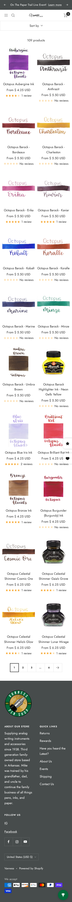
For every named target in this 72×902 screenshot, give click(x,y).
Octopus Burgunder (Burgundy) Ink (53, 513)
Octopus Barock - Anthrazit (53, 86)
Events (44, 769)
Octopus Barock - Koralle (53, 268)
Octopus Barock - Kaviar (53, 210)
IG (6, 823)
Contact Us (47, 784)
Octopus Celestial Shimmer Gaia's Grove (53, 576)
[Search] (13, 15)
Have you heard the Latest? (53, 751)
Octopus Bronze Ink (19, 510)
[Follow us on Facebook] (8, 842)
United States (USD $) (20, 857)
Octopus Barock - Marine (18, 326)
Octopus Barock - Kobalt (18, 268)
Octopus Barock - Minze (53, 326)
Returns (45, 733)
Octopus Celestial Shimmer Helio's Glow (18, 639)
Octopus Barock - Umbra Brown (19, 387)
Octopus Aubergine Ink (18, 84)
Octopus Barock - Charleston (53, 149)
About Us (46, 761)
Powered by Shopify (31, 868)
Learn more (55, 5)
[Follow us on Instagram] (17, 842)
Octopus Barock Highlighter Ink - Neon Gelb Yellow (53, 389)
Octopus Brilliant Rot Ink (53, 452)
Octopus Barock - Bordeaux (18, 149)
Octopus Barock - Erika (18, 210)
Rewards (45, 741)
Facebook (10, 831)
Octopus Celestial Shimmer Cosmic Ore (18, 576)
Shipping (46, 776)
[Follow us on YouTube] (25, 842)
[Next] (57, 667)
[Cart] (66, 15)
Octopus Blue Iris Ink (18, 452)
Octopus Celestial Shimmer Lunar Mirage (53, 639)
